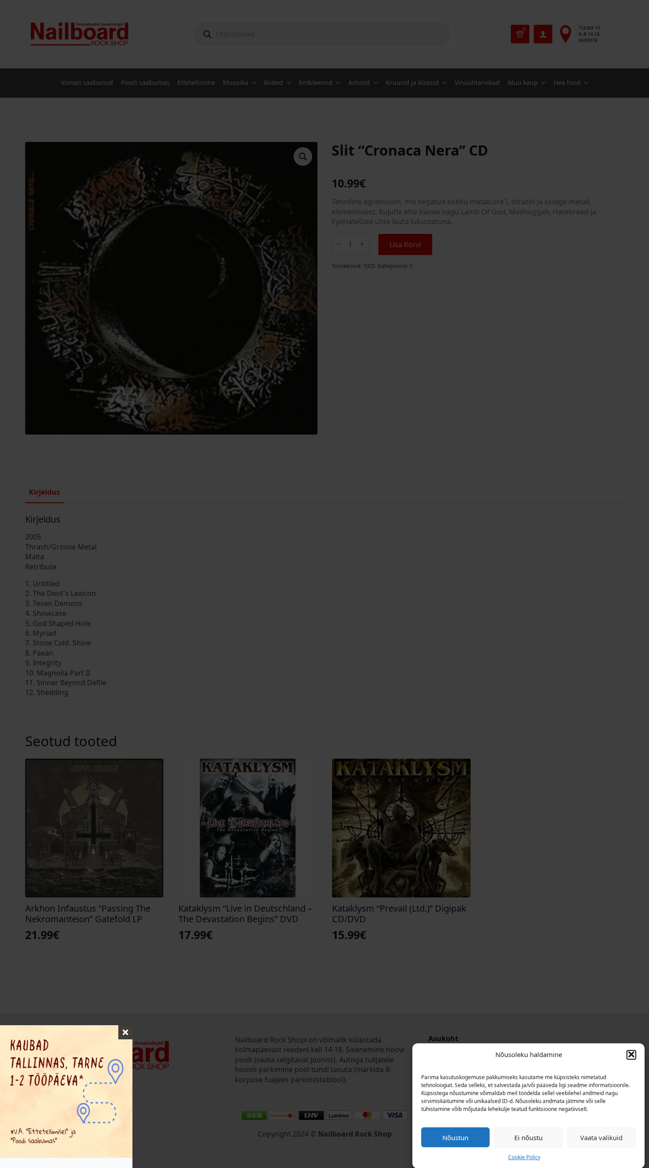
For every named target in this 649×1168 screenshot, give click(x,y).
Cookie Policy (524, 1157)
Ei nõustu (528, 1137)
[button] (631, 1054)
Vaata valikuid (601, 1137)
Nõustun (455, 1137)
